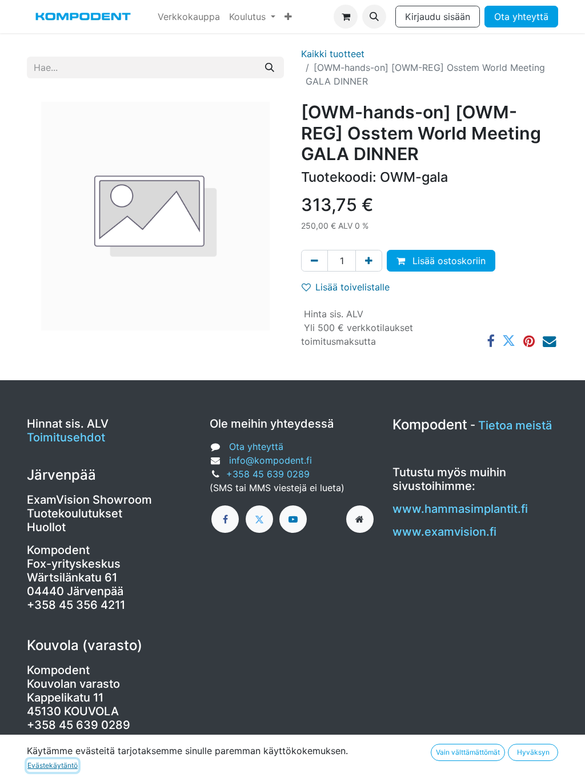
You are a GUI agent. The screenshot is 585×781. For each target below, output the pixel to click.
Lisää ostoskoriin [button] (448, 260)
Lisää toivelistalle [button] (352, 287)
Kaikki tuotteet (332, 53)
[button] (374, 17)
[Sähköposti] (549, 341)
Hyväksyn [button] (533, 752)
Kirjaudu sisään (437, 16)
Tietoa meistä (515, 425)
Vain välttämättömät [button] (468, 752)
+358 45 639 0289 (268, 474)
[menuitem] (189, 16)
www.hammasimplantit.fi (460, 509)
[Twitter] (508, 341)
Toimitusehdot (66, 437)
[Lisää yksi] (368, 261)
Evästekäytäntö (52, 765)
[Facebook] (490, 341)
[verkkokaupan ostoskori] (346, 17)
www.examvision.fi (444, 532)
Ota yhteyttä (521, 16)
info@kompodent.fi (270, 460)
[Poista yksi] (314, 261)
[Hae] (269, 67)
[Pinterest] (529, 341)
